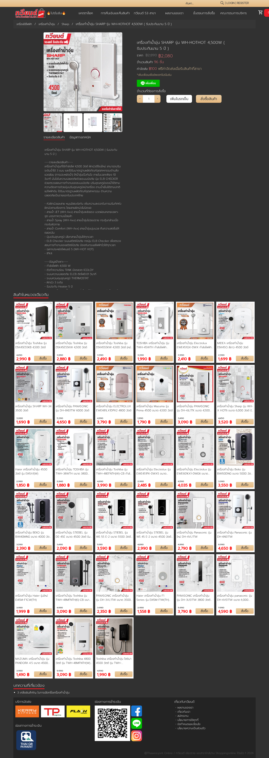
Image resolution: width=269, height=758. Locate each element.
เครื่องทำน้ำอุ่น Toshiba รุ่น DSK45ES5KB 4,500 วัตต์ (31, 345)
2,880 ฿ (63, 358)
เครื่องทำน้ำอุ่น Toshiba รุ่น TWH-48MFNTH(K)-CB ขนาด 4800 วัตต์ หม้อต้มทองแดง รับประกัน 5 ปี (74, 598)
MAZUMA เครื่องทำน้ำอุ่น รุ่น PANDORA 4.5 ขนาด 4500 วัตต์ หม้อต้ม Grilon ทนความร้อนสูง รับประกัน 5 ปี (32, 661)
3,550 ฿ (225, 485)
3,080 (19, 418)
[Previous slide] (49, 122)
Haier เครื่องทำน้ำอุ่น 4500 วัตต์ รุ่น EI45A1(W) (31, 471)
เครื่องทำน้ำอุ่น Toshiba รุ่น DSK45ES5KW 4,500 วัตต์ (71, 345)
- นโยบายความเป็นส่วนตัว (190, 728)
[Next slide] (117, 122)
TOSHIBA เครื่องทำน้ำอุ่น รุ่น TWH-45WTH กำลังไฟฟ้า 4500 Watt (152, 345)
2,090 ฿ (64, 548)
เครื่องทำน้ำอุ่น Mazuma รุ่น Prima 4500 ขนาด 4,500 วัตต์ (154, 408)
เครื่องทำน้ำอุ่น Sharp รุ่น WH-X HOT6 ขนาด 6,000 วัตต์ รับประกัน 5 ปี (235, 408)
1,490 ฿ (22, 674)
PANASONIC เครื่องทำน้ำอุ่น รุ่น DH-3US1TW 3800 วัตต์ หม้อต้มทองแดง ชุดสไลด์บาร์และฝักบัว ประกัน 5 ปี (195, 598)
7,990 (221, 607)
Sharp (65, 24)
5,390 (60, 418)
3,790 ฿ (104, 421)
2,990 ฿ (23, 358)
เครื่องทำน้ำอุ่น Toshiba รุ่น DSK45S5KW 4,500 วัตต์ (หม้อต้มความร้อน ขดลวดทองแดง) (114, 345)
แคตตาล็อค (86, 13)
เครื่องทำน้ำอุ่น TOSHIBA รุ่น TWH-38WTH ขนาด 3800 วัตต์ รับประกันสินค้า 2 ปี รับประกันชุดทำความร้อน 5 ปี (72, 471)
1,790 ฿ (143, 421)
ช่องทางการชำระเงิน (28, 725)
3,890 (60, 355)
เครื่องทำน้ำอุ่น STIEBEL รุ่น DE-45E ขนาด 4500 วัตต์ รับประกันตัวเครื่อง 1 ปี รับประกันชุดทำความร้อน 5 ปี (73, 535)
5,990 (181, 607)
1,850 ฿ (22, 485)
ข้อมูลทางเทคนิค (80, 137)
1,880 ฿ (63, 485)
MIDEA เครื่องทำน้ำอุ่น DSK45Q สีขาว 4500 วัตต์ (232, 345)
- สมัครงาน (181, 716)
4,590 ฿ (225, 611)
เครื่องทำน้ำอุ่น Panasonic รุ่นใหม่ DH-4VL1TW (194, 535)
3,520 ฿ (225, 421)
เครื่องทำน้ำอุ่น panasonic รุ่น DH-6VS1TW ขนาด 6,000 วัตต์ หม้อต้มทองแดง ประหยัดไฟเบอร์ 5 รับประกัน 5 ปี (234, 598)
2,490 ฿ (104, 358)
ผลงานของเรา (174, 13)
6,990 (221, 544)
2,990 (221, 355)
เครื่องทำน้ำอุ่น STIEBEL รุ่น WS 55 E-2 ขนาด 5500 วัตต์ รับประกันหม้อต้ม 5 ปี (113, 535)
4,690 (100, 481)
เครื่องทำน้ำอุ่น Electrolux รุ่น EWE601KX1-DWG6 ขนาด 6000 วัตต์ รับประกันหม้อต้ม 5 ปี (194, 471)
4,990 (100, 418)
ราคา (147, 55)
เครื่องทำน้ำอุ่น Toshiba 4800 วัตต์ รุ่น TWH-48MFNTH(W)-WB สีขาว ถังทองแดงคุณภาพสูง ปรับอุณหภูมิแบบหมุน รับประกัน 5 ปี (73, 661)
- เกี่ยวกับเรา (182, 712)
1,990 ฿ (144, 358)
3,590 (19, 544)
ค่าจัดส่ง (169, 68)
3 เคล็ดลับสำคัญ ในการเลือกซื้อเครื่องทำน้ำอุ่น (43, 693)
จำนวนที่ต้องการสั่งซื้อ (151, 91)
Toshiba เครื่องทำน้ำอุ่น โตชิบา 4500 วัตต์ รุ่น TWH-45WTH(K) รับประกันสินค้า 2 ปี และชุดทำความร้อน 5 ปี (114, 661)
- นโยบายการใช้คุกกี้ (187, 720)
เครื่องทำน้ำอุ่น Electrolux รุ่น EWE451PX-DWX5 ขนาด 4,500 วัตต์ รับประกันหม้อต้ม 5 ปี (154, 471)
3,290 (140, 355)
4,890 (140, 544)
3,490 (181, 418)
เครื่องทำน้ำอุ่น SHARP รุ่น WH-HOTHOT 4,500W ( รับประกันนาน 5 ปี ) (181, 45)
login (230, 3)
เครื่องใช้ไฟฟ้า (24, 24)
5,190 (100, 544)
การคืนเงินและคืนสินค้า (115, 13)
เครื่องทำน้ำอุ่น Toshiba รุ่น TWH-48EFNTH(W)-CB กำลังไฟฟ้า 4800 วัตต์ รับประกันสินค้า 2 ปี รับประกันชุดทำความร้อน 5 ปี (114, 471)
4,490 (19, 355)
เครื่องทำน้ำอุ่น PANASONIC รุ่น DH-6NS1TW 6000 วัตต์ (72, 408)
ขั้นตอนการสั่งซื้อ (204, 13)
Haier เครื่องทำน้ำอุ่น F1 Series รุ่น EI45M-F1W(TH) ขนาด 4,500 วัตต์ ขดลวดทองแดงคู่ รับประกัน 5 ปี (152, 598)
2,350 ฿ (104, 611)
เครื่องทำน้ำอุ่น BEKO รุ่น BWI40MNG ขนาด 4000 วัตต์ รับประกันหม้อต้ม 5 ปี (33, 535)
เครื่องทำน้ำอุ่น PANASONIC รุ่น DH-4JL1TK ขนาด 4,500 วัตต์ (193, 408)
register (243, 3)
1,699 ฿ (224, 358)
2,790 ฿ (185, 548)
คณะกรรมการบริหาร (233, 13)
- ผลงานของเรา (184, 708)
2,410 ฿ (184, 358)
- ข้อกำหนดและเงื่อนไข (187, 724)
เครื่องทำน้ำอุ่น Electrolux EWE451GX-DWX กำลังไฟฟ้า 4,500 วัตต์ (194, 345)
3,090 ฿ (185, 421)
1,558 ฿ (143, 611)
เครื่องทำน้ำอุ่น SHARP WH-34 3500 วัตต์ (33, 408)
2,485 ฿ (144, 485)
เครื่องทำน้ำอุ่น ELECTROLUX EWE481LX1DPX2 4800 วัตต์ (113, 408)
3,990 (100, 355)
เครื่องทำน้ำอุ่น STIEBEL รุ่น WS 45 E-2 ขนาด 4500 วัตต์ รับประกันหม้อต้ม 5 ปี (153, 535)
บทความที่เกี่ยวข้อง (29, 685)
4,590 (181, 481)
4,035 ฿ (184, 485)
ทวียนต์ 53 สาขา (145, 13)
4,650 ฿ (63, 421)
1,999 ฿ (23, 611)
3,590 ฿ (104, 548)
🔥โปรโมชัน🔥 (56, 13)
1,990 (140, 418)
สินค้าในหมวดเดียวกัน (30, 295)
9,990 (60, 671)
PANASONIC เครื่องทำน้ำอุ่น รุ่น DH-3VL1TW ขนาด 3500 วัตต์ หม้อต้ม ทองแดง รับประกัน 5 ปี (113, 598)
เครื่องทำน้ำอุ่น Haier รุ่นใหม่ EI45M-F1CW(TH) (31, 598)
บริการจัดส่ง (23, 701)
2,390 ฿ (23, 548)
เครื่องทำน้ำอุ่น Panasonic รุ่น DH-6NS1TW (234, 535)
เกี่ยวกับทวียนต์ (184, 701)
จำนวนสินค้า (150, 62)
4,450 (221, 418)
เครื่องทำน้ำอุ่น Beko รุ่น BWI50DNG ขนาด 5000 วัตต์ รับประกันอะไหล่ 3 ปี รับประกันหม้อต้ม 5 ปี (235, 471)
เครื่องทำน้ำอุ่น (47, 24)
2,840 (60, 481)
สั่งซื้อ (43, 358)
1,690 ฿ (23, 421)
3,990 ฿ (104, 485)
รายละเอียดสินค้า (54, 137)
